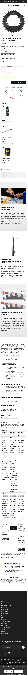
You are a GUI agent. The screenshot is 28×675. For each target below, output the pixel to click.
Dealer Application (5, 611)
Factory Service (4, 613)
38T (9, 68)
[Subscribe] (23, 647)
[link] (7, 111)
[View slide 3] (14, 587)
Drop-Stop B (5, 61)
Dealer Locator (4, 607)
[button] (23, 239)
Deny (21, 671)
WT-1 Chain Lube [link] (6, 118)
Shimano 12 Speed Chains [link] (6, 138)
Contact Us (3, 603)
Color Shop (3, 619)
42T (20, 68)
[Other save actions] (11, 671)
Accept (16, 671)
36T (4, 68)
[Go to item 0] (13, 35)
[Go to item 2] (14, 35)
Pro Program (4, 623)
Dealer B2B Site (4, 609)
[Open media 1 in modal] (23, 12)
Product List (4, 625)
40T (15, 68)
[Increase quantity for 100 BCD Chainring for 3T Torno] (8, 82)
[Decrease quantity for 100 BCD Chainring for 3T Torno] (2, 82)
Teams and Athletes (5, 621)
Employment (4, 631)
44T (4, 72)
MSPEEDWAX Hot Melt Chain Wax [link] (6, 159)
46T (9, 72)
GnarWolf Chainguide (11, 401)
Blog (2, 617)
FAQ (2, 615)
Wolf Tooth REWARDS (6, 605)
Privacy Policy (4, 633)
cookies (14, 666)
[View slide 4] (16, 587)
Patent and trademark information (9, 417)
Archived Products (5, 627)
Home (2, 601)
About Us (3, 629)
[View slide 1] (11, 587)
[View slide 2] (13, 587)
